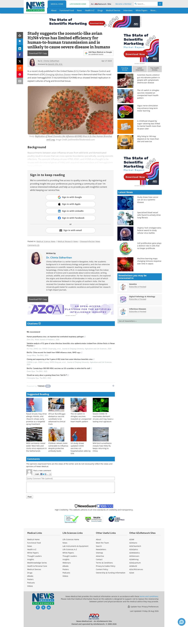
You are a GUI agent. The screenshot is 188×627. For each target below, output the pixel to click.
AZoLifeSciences (136, 569)
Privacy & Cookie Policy (105, 566)
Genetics (133, 284)
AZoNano (133, 543)
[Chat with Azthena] (181, 622)
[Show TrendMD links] (113, 386)
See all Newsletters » (127, 321)
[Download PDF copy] (20, 35)
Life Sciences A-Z (70, 549)
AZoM (131, 539)
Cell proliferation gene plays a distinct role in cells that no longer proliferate (149, 245)
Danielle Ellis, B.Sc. (55, 64)
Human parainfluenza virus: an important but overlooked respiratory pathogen (55, 337)
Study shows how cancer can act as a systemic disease (147, 199)
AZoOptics (133, 549)
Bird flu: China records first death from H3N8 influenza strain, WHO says (53, 352)
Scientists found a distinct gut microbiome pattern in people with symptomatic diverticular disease (148, 79)
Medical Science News (46, 241)
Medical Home (57, 4)
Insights (30, 559)
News (29, 546)
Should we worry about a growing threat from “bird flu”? (47, 375)
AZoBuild (133, 566)
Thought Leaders (34, 556)
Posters (30, 579)
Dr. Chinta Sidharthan (59, 257)
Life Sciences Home (78, 4)
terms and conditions (149, 596)
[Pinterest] (20, 74)
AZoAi (131, 572)
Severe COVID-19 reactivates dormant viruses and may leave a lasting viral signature (103, 418)
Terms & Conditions (104, 562)
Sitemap (99, 553)
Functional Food (34, 543)
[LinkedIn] (20, 48)
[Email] (20, 81)
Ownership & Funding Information (110, 572)
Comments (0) (33, 245)
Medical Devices (34, 569)
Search (99, 546)
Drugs (29, 572)
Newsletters (101, 549)
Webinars (67, 562)
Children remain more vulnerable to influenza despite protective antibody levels (58, 447)
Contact (99, 559)
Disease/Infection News (90, 241)
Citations (32, 323)
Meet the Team (102, 543)
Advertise (100, 556)
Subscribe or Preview (138, 287)
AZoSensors (134, 556)
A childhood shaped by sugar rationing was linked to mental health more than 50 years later (149, 125)
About (98, 539)
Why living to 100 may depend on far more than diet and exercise (148, 139)
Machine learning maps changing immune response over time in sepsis (149, 261)
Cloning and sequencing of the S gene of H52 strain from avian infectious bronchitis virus (60, 359)
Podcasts (31, 582)
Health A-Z (31, 549)
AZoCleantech (135, 546)
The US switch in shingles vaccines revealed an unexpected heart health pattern (81, 418)
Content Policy (102, 569)
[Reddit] (20, 68)
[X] (20, 61)
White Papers (33, 553)
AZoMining (134, 559)
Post (30, 496)
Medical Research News (68, 241)
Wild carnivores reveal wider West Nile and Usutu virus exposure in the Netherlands (36, 447)
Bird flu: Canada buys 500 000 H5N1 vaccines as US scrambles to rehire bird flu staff (58, 368)
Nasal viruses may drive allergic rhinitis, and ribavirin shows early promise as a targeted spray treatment (36, 419)
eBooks (30, 576)
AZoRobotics (134, 553)
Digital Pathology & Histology (142, 296)
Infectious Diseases (137, 309)
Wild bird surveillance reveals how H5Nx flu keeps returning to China (102, 447)
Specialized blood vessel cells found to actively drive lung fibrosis (149, 215)
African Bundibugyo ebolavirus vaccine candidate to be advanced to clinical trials (56, 419)
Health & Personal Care (37, 566)
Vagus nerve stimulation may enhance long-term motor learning (147, 108)
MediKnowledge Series (37, 562)
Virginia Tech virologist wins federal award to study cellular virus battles (149, 230)
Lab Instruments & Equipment (75, 546)
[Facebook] (20, 55)
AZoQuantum (135, 562)
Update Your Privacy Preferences (144, 606)
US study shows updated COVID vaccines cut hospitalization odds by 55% (81, 448)
